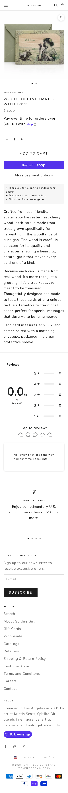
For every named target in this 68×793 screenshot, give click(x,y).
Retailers (11, 651)
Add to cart (34, 153)
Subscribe (20, 592)
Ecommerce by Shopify (34, 768)
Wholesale (13, 636)
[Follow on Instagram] (15, 746)
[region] (34, 511)
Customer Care (16, 666)
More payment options (34, 175)
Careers (10, 681)
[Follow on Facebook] (5, 746)
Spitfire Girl (14, 92)
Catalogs (11, 644)
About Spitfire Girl (19, 621)
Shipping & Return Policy (25, 658)
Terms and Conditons (22, 673)
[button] (47, 373)
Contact (10, 688)
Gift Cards (12, 629)
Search (9, 613)
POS (46, 765)
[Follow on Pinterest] (24, 746)
